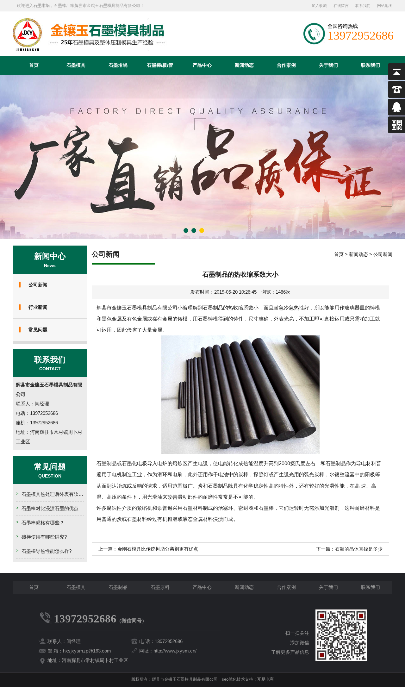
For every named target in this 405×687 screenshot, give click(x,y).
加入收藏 (319, 5)
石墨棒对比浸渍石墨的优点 (50, 508)
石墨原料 (160, 587)
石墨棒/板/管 (160, 65)
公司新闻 (37, 284)
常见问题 (37, 329)
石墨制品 (118, 587)
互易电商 (265, 679)
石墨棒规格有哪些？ (43, 522)
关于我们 (328, 65)
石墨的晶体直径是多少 (359, 549)
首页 (34, 65)
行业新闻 (37, 307)
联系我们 (363, 5)
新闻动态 (244, 65)
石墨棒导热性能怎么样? (47, 551)
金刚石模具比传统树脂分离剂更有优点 (157, 549)
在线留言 (341, 5)
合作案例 (286, 65)
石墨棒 (266, 508)
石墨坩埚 (118, 65)
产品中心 (202, 65)
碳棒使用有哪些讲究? (44, 537)
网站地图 (384, 5)
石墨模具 (75, 65)
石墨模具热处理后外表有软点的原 (57, 494)
